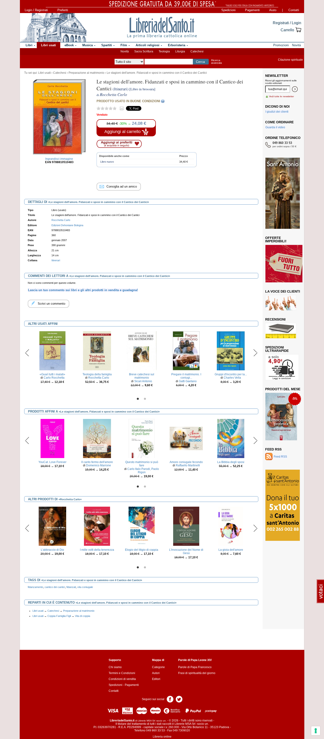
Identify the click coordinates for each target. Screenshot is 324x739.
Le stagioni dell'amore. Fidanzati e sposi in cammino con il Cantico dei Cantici (157, 72)
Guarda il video (275, 127)
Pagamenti (252, 10)
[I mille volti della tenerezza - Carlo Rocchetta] (97, 526)
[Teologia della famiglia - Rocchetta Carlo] (97, 350)
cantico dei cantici (55, 587)
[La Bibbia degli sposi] (231, 438)
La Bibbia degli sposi (230, 462)
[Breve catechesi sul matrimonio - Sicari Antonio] (142, 350)
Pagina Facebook (170, 699)
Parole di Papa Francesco (195, 667)
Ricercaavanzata (216, 61)
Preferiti (62, 10)
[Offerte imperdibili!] (285, 263)
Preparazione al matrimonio (86, 72)
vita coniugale (85, 587)
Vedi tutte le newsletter (281, 96)
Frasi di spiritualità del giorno (196, 673)
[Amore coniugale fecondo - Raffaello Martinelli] (186, 438)
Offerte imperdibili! (276, 239)
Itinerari (55, 260)
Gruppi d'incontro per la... (231, 374)
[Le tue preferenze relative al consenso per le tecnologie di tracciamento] (315, 730)
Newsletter (276, 76)
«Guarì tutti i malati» (52, 374)
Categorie (158, 667)
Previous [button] (27, 352)
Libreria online (162, 736)
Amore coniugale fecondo (186, 462)
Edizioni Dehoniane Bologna (67, 225)
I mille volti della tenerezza (97, 549)
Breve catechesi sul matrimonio (141, 376)
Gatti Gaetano (188, 381)
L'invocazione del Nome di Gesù (186, 551)
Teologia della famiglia (97, 374)
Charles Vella (232, 377)
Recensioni (275, 319)
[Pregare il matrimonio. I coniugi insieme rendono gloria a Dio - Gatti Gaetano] (186, 350)
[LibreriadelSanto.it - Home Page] (162, 27)
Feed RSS (273, 449)
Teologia (164, 51)
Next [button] (255, 352)
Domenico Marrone (98, 465)
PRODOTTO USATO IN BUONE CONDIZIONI (128, 101)
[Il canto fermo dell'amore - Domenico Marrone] (97, 438)
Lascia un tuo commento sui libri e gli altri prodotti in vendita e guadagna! (83, 290)
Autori (156, 673)
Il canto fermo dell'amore (97, 462)
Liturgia (180, 51)
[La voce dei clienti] (280, 302)
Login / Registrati (36, 10)
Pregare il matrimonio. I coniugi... (186, 376)
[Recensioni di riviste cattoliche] (280, 330)
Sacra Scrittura (143, 51)
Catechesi (197, 51)
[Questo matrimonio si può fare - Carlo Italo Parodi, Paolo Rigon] (142, 438)
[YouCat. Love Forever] (52, 438)
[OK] (295, 89)
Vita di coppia (82, 616)
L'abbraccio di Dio (52, 549)
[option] (52, 358)
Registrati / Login (287, 23)
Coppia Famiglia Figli (59, 616)
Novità (124, 51)
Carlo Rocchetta (54, 377)
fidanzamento (35, 587)
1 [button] (137, 399)
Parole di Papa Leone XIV (195, 660)
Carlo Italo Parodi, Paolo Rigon (143, 470)
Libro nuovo (107, 161)
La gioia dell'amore (230, 549)
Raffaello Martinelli (188, 465)
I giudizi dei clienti (276, 111)
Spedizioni (228, 10)
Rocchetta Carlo (60, 220)
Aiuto (272, 10)
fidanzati (71, 587)
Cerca (200, 62)
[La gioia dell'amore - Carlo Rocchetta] (230, 526)
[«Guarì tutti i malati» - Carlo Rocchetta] (52, 350)
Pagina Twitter (179, 699)
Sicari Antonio (143, 381)
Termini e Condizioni (122, 673)
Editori (156, 679)
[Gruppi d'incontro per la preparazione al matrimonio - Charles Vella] (231, 350)
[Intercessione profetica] (281, 416)
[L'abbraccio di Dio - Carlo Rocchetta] (52, 526)
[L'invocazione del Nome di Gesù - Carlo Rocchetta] (186, 526)
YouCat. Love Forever (52, 462)
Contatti (293, 10)
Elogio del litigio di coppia (141, 549)
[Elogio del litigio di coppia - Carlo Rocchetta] (142, 526)
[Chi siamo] (53, 27)
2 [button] (145, 399)
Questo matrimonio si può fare (141, 463)
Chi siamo (115, 667)
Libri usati (44, 72)
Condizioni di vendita (122, 679)
